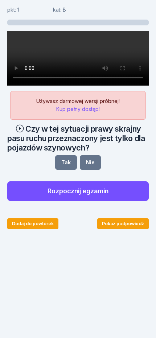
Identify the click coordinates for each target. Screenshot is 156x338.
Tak (66, 162)
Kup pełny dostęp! (78, 109)
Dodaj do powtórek (33, 223)
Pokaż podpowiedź (123, 223)
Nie (90, 162)
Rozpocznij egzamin (78, 191)
